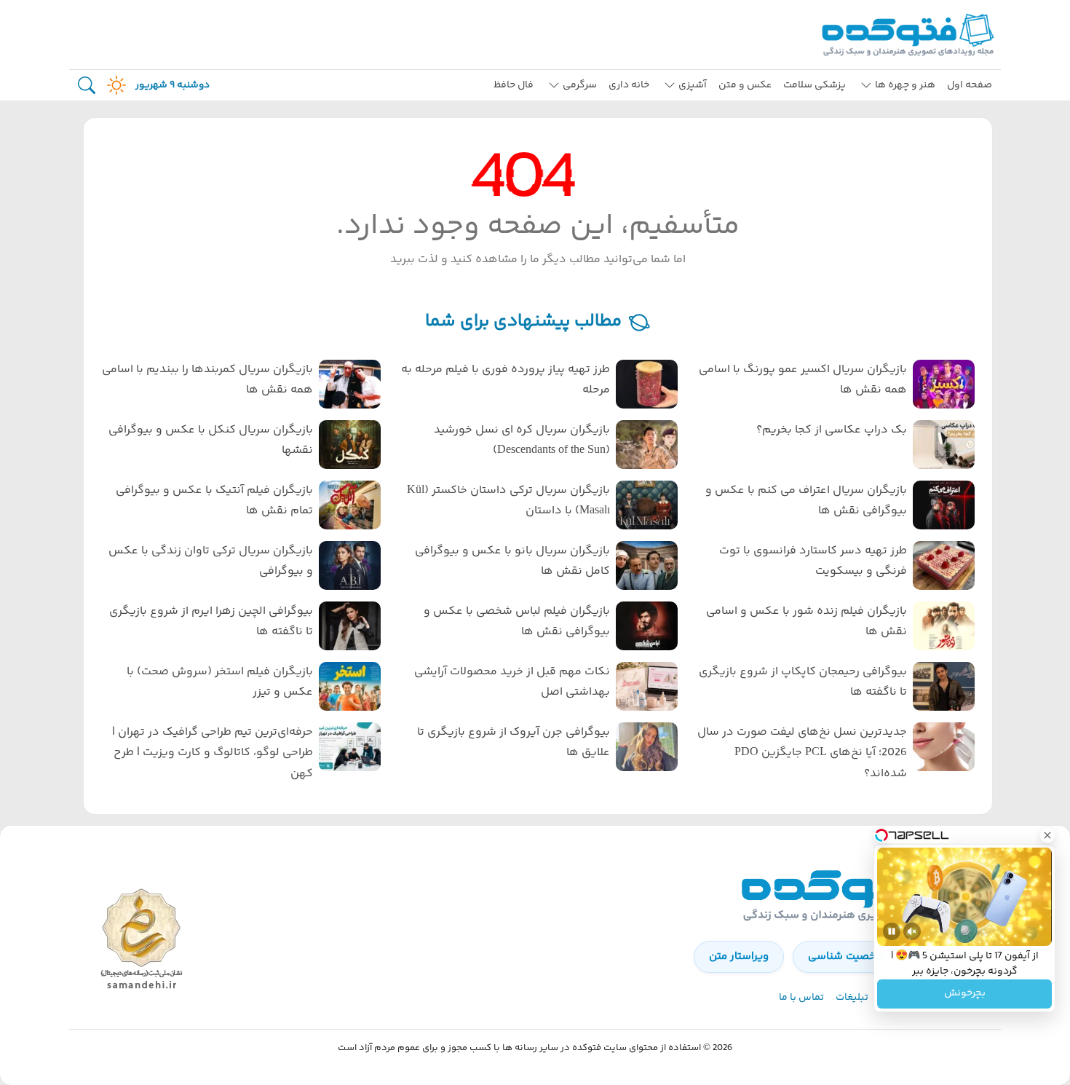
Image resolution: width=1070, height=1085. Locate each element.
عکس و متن (745, 85)
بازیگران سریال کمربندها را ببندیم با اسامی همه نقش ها (207, 380)
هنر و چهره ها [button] (905, 85)
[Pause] (891, 931)
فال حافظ (514, 85)
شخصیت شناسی (847, 956)
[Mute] (912, 931)
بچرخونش (965, 994)
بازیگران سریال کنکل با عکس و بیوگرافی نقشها (210, 440)
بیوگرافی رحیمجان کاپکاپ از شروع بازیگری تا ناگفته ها (803, 682)
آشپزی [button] (692, 85)
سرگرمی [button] (580, 85)
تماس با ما (801, 998)
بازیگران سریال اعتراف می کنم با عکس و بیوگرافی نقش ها (806, 501)
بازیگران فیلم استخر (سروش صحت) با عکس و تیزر (220, 682)
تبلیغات (852, 998)
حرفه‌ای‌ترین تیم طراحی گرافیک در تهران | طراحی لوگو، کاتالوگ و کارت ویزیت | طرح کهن (212, 753)
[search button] (86, 85)
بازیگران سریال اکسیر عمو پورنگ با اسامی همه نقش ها (803, 380)
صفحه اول (969, 85)
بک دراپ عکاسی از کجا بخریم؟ (831, 430)
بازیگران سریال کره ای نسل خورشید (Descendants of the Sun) (522, 440)
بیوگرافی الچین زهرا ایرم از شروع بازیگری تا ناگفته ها (211, 622)
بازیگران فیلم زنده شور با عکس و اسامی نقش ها (806, 622)
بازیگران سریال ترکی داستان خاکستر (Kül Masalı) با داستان (508, 501)
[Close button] (1047, 835)
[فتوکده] (910, 35)
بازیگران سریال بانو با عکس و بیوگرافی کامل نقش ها (512, 561)
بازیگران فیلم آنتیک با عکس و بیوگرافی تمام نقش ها (214, 501)
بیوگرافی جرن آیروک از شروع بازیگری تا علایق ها (513, 742)
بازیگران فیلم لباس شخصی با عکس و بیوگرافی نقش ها (517, 622)
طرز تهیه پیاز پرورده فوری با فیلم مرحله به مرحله (505, 380)
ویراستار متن (739, 956)
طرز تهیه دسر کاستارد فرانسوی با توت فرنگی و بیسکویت (813, 561)
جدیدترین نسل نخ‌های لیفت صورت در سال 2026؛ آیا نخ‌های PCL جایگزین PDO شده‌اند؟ (802, 753)
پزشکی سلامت (814, 85)
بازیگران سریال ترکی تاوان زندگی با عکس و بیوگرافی (210, 561)
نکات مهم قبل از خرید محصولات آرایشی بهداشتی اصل (512, 682)
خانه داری (629, 85)
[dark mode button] (113, 85)
